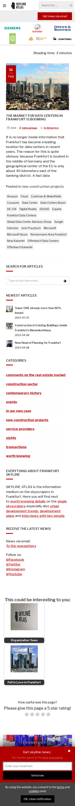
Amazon (12, 196)
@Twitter (13, 564)
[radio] (26, 715)
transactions (16, 447)
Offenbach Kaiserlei (19, 247)
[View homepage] (18, 5)
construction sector (22, 384)
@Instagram (15, 569)
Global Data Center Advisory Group (29, 221)
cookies (34, 791)
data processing (52, 757)
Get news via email (55, 16)
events (11, 402)
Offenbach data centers (43, 240)
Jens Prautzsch (31, 228)
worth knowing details (28, 501)
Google (58, 221)
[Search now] (71, 5)
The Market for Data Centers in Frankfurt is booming (34, 117)
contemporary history (24, 393)
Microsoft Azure (17, 234)
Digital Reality (28, 209)
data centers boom (53, 202)
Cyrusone (13, 202)
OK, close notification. (38, 799)
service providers (20, 429)
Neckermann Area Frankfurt (48, 234)
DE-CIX (12, 209)
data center (30, 202)
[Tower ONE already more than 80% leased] (9, 308)
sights (11, 438)
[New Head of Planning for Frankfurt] (9, 343)
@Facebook (15, 560)
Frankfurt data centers (21, 215)
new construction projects (43, 186)
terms (60, 787)
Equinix (57, 209)
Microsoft (50, 228)
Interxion (12, 228)
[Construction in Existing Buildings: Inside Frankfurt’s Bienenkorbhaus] (9, 326)
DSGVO (44, 209)
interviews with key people (43, 516)
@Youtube (14, 574)
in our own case (18, 411)
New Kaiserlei (16, 240)
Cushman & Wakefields (46, 196)
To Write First (51, 128)
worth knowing (18, 456)
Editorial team (29, 128)
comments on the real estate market (36, 375)
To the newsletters (21, 546)
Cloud (24, 196)
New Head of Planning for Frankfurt (38, 342)
